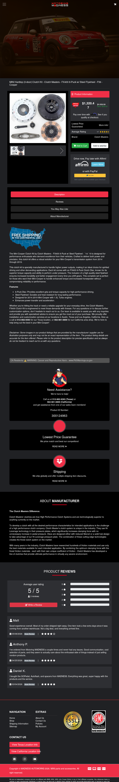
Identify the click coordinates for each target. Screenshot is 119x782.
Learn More (98, 164)
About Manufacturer (59, 216)
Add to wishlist (99, 145)
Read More (58, 446)
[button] (62, 118)
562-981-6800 (60, 319)
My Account (41, 726)
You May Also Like (59, 208)
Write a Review (35, 604)
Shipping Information (18, 723)
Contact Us (41, 720)
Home (12, 717)
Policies (39, 723)
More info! (103, 125)
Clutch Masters (101, 136)
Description (59, 194)
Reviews (59, 201)
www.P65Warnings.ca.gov (80, 360)
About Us (40, 717)
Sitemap (13, 726)
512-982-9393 (23, 319)
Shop (11, 720)
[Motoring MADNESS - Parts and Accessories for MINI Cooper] (60, 4)
